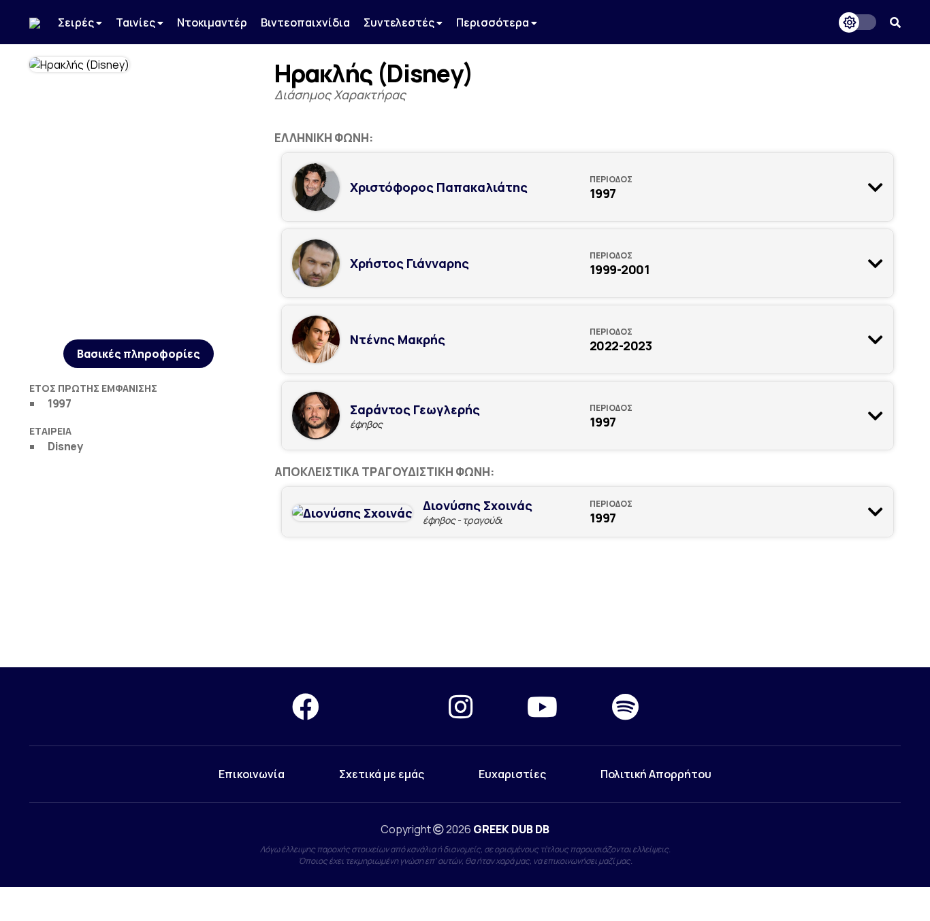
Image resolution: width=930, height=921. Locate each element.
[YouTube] (542, 706)
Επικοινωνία (252, 774)
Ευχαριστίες (512, 774)
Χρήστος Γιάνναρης (409, 263)
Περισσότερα (493, 22)
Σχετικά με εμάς (381, 774)
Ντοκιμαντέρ (212, 22)
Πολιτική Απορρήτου (655, 774)
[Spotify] (625, 706)
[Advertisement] (465, 608)
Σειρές (77, 22)
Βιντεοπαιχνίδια (305, 22)
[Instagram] (460, 706)
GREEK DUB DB (511, 829)
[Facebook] (305, 706)
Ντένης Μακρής (397, 339)
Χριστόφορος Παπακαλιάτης (439, 187)
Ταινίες (136, 22)
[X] (384, 706)
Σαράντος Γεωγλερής (415, 409)
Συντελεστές (400, 22)
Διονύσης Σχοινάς (477, 505)
